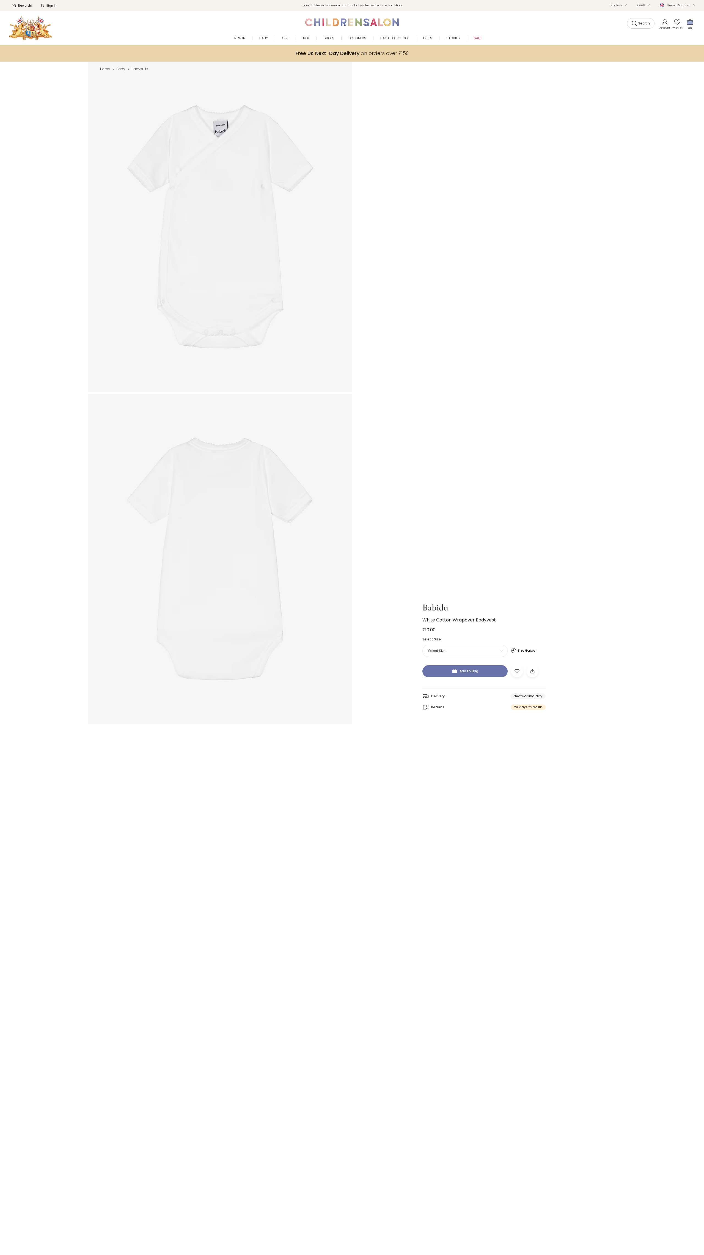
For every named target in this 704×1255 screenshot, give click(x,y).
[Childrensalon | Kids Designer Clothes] (30, 28)
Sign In (51, 5)
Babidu (435, 607)
